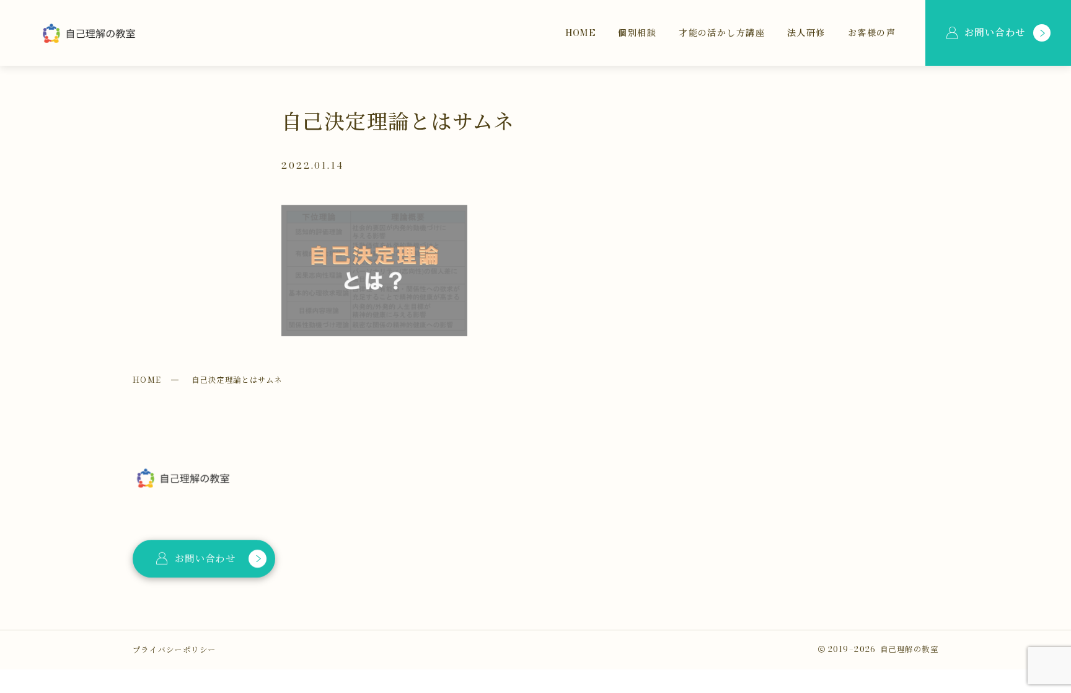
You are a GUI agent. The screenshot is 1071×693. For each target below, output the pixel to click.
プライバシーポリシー (174, 649)
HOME (147, 379)
